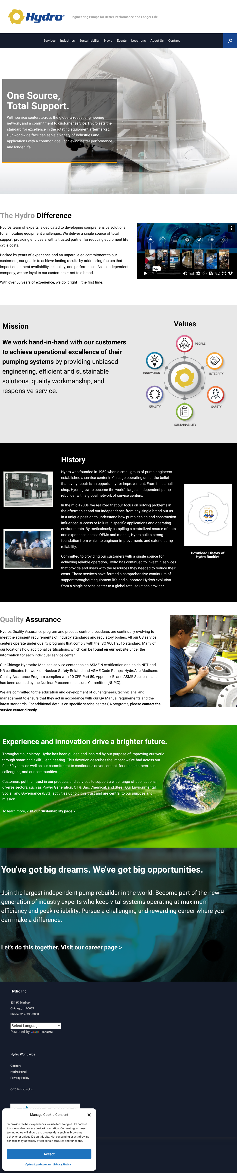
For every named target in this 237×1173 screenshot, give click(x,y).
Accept (49, 1154)
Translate (46, 1032)
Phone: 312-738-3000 (24, 1014)
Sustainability (89, 40)
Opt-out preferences (38, 1164)
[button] (89, 1114)
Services (50, 40)
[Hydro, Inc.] (39, 16)
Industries (67, 40)
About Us (157, 40)
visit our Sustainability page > (50, 811)
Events (122, 40)
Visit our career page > (91, 947)
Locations (138, 40)
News (108, 40)
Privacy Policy (62, 1164)
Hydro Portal (18, 1072)
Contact (174, 40)
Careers (15, 1066)
